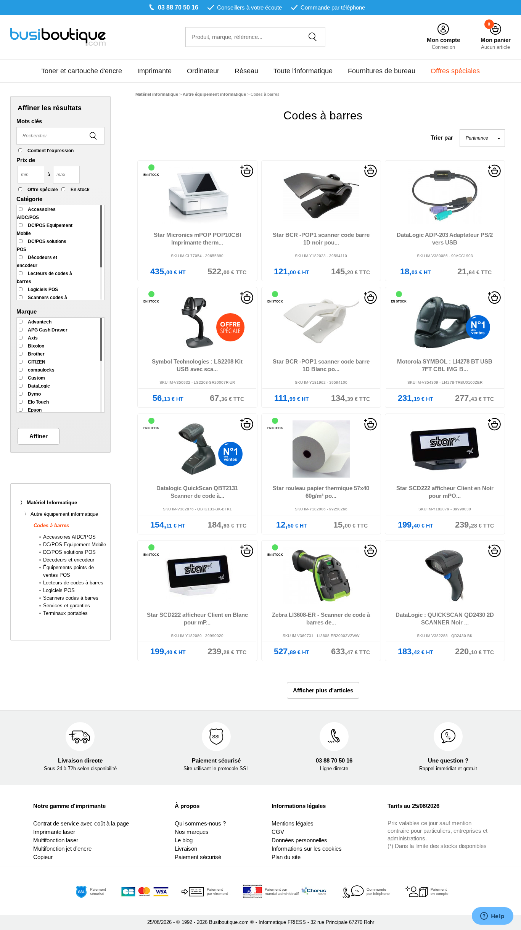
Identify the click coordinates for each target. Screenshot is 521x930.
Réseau (246, 71)
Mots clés (29, 121)
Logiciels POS (43, 289)
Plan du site (286, 857)
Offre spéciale (42, 189)
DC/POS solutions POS (69, 552)
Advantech (39, 322)
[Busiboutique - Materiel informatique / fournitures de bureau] (58, 36)
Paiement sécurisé (198, 857)
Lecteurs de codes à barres (73, 583)
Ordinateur (203, 71)
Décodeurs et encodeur (68, 560)
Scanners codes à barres (70, 598)
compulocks (41, 370)
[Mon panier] (495, 29)
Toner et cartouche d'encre (81, 71)
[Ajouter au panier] (246, 170)
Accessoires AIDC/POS (69, 537)
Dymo (34, 394)
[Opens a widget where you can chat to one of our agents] (492, 916)
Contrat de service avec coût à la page (81, 823)
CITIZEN (36, 362)
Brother (36, 354)
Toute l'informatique (303, 71)
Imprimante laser (54, 832)
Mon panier (496, 40)
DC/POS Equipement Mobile (74, 544)
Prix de (25, 160)
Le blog (184, 840)
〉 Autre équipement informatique (61, 514)
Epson (35, 410)
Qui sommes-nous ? (200, 823)
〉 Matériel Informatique (48, 502)
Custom (36, 378)
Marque (26, 311)
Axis (33, 338)
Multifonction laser (55, 840)
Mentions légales (293, 823)
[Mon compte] (443, 29)
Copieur (43, 857)
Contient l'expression (50, 150)
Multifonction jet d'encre (62, 848)
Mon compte (443, 40)
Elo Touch (38, 402)
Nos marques (192, 832)
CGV (278, 832)
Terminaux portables (65, 613)
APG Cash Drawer (48, 330)
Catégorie (29, 199)
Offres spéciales (455, 71)
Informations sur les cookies (307, 848)
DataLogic (39, 386)
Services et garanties (66, 605)
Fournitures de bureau (381, 71)
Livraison (186, 848)
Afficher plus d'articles (323, 690)
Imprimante (154, 71)
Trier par (442, 137)
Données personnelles (299, 840)
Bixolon (36, 346)
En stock (80, 189)
